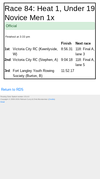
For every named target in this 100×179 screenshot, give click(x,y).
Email (3, 102)
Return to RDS (12, 89)
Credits (51, 99)
